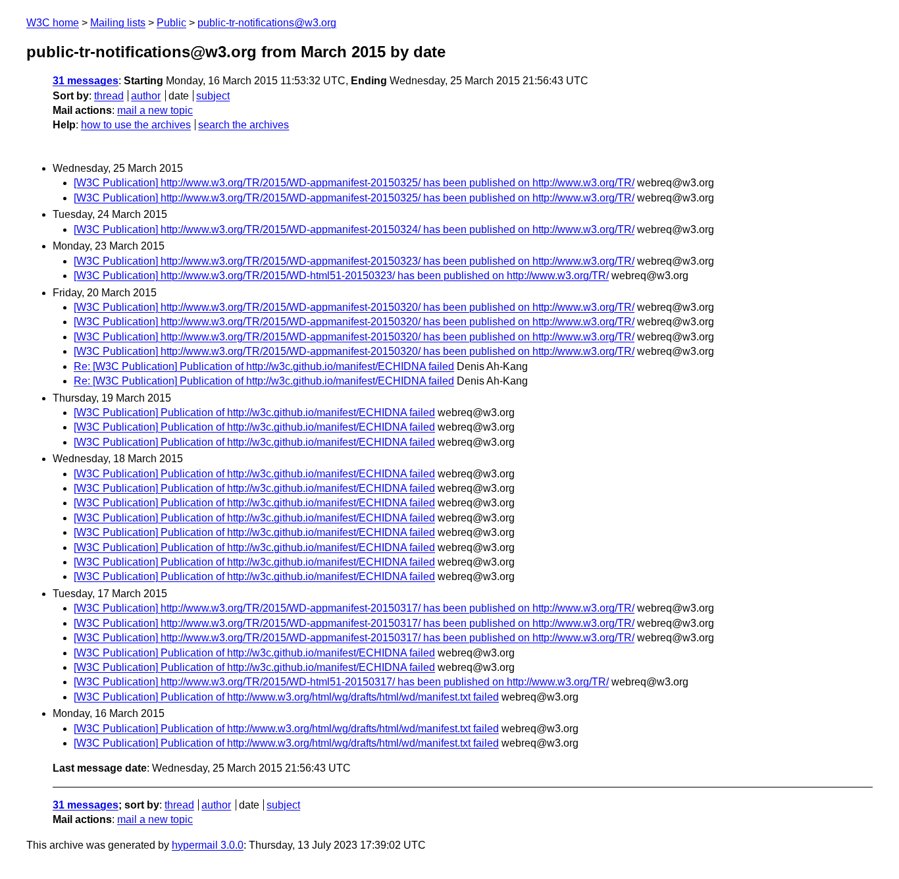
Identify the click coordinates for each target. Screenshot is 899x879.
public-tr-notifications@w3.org (266, 22)
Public (171, 22)
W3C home (52, 22)
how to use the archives (136, 124)
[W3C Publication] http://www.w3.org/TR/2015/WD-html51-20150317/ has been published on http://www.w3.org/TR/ (341, 681)
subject (213, 95)
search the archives (243, 124)
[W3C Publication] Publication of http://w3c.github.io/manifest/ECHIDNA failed (254, 412)
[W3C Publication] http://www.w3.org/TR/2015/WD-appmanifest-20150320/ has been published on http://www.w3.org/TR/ (354, 307)
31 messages (85, 80)
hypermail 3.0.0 (208, 845)
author (146, 95)
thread (109, 95)
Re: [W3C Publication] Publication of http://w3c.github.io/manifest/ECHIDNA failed (264, 366)
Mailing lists (117, 22)
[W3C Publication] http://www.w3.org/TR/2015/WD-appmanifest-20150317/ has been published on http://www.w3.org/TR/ (354, 608)
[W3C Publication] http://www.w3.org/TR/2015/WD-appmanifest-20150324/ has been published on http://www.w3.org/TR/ (354, 229)
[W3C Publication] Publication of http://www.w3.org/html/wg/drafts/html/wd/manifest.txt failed (286, 697)
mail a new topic (155, 110)
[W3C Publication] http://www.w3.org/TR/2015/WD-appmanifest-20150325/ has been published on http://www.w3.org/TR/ (354, 182)
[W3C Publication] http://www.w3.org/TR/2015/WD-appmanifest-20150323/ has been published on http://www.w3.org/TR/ (354, 261)
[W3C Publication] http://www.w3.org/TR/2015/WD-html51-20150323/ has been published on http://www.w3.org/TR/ (341, 275)
